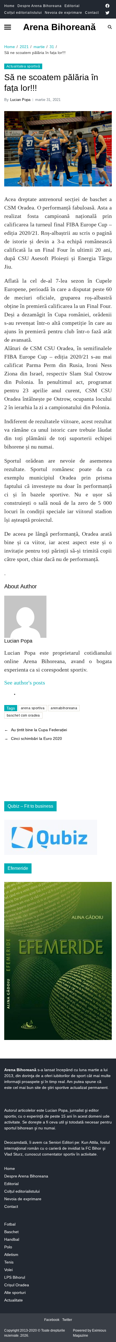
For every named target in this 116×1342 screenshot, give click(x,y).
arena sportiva (32, 708)
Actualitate (13, 1300)
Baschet (11, 1232)
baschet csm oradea (23, 715)
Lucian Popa (20, 100)
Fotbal (9, 1224)
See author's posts (24, 682)
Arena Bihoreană (59, 26)
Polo (8, 1247)
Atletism (11, 1254)
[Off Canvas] (7, 27)
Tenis (9, 1262)
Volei (8, 1269)
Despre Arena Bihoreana (39, 6)
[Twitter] (107, 12)
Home (9, 6)
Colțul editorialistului (23, 13)
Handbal (11, 1239)
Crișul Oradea (16, 1285)
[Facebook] (107, 5)
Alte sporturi (15, 1292)
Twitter (67, 1320)
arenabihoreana (64, 708)
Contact (92, 13)
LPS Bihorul (14, 1277)
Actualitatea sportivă (23, 66)
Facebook (51, 1320)
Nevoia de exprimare (63, 13)
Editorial (72, 6)
